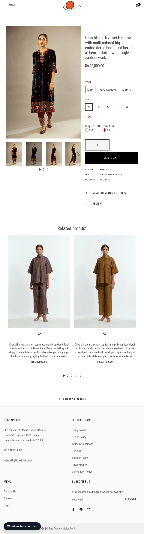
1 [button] (40, 169)
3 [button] (48, 169)
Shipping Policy (80, 458)
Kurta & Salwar (108, 90)
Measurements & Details (109, 193)
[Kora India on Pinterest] (81, 509)
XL (127, 107)
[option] (39, 306)
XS (88, 107)
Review (97, 203)
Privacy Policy (79, 464)
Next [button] (78, 154)
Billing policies (79, 430)
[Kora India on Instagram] (88, 509)
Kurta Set (127, 90)
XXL (89, 116)
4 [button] (76, 376)
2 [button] (44, 169)
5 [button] (80, 376)
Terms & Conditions (82, 444)
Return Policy (79, 437)
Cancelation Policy (82, 471)
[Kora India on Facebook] (73, 509)
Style (88, 82)
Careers (8, 498)
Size (87, 99)
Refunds (76, 451)
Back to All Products (74, 398)
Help (6, 505)
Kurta (90, 90)
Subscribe (130, 499)
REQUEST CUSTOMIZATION (100, 126)
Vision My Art (70, 528)
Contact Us (10, 491)
